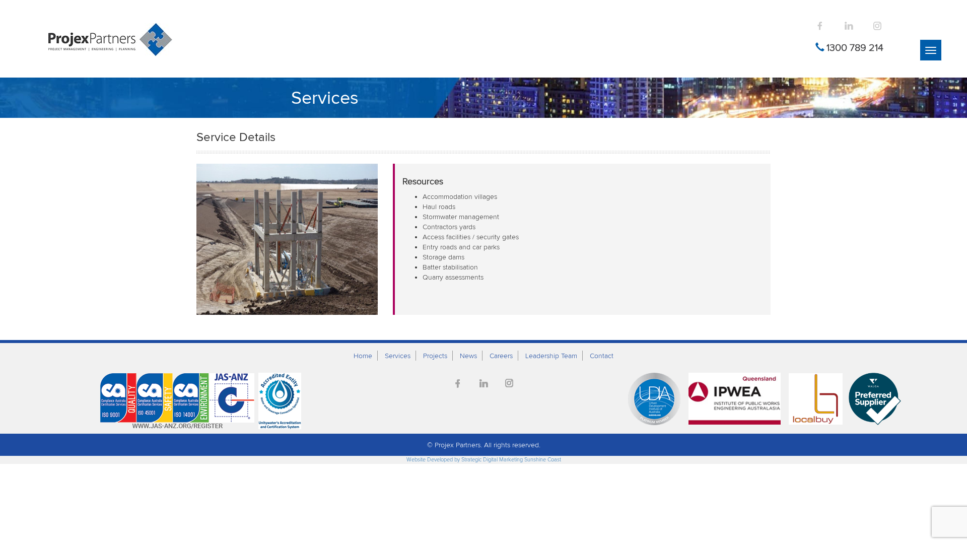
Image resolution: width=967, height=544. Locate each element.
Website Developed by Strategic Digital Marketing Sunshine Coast (483, 459)
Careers (501, 356)
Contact (601, 356)
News (468, 356)
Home (363, 356)
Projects (435, 356)
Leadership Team (551, 356)
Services (397, 356)
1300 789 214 (854, 47)
